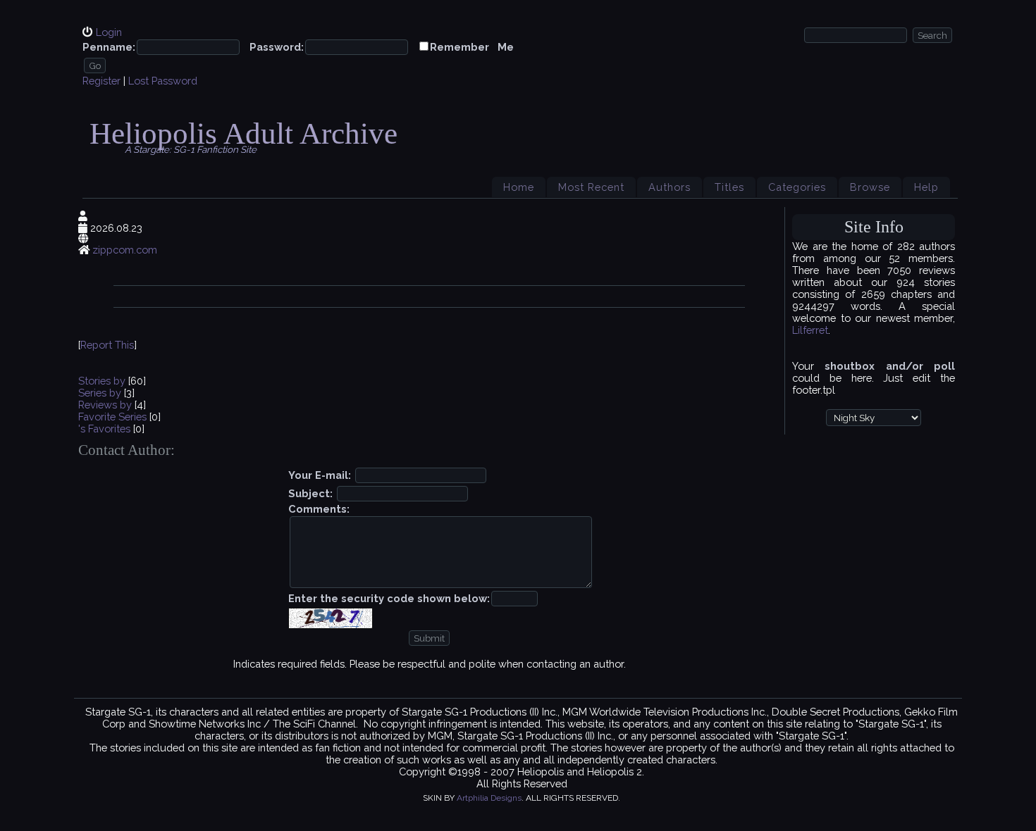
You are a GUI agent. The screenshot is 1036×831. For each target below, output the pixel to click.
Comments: (319, 509)
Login (109, 32)
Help (926, 187)
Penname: (108, 47)
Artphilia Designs (489, 798)
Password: (276, 47)
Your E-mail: (319, 475)
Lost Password (162, 81)
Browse (870, 187)
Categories (797, 187)
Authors (669, 187)
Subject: (310, 493)
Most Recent (591, 187)
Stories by (103, 381)
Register (101, 81)
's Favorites (104, 429)
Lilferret (810, 330)
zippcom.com (124, 250)
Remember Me (472, 47)
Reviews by (106, 405)
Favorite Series (112, 417)
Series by (101, 393)
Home (518, 187)
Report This (107, 345)
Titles (729, 187)
